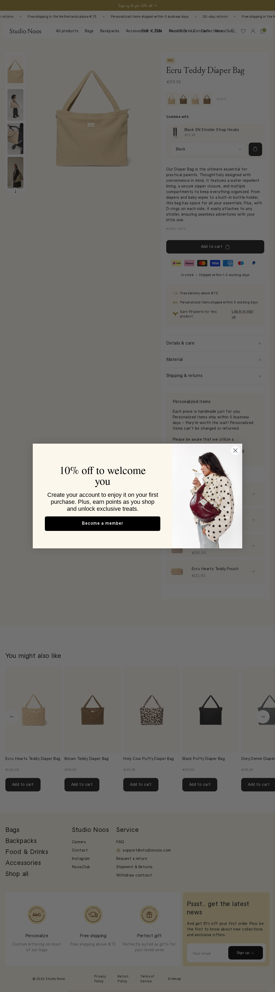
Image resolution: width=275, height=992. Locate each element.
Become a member (102, 524)
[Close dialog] (235, 450)
